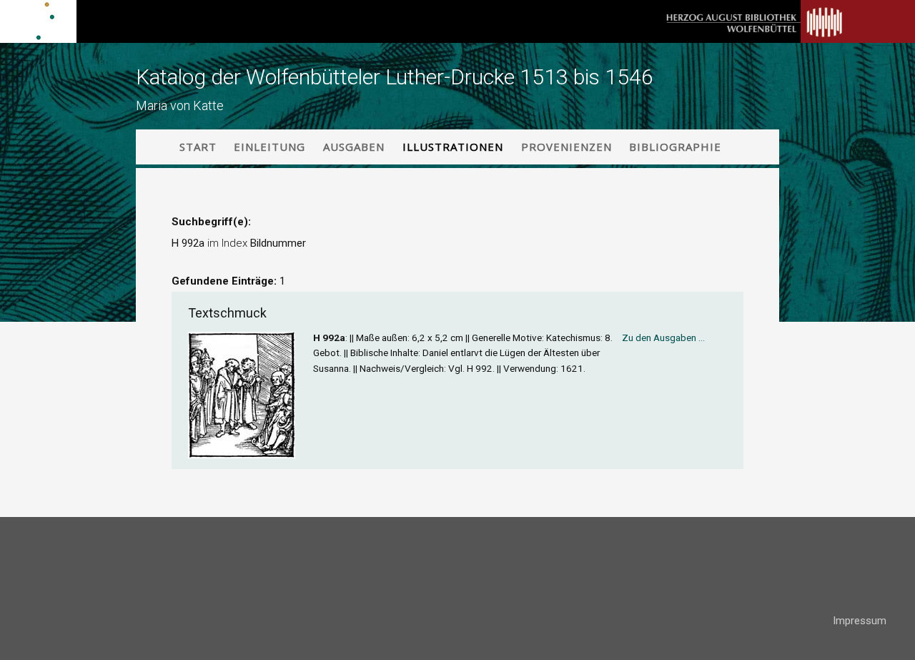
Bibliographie (675, 146)
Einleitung (269, 146)
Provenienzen (566, 146)
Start (198, 146)
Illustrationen (452, 146)
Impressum (859, 620)
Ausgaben (354, 146)
